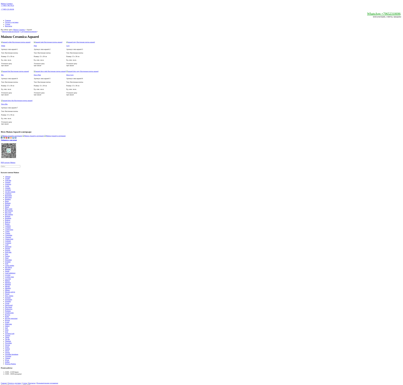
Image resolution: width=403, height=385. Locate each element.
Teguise (7, 335)
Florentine (8, 260)
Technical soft (9, 333)
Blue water (8, 209)
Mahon (7, 281)
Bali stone (8, 197)
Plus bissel (8, 307)
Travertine (8, 343)
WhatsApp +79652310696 (383, 13)
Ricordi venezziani (11, 318)
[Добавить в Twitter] (13, 138)
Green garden (9, 265)
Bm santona (9, 214)
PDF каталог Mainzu (8, 162)
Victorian (8, 356)
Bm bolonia (9, 211)
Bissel (7, 207)
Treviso (7, 345)
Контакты (8, 26)
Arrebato (8, 190)
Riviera (7, 320)
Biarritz (7, 205)
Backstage (8, 195)
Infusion (7, 269)
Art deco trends (10, 192)
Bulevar (7, 222)
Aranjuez (8, 184)
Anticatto (8, 180)
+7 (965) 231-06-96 (7, 9)
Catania (7, 233)
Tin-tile (7, 339)
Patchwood (8, 305)
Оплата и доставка (11, 22)
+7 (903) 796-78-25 (7, 5)
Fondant (7, 262)
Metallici (8, 288)
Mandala (8, 284)
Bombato (8, 218)
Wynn (7, 360)
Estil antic (8, 252)
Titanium (8, 341)
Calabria (8, 226)
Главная (8, 20)
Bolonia (7, 216)
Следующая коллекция (28, 31)
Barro (7, 201)
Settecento (8, 324)
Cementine (8, 235)
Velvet (7, 350)
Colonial (8, 241)
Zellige (7, 362)
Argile (7, 186)
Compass (8, 243)
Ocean (7, 303)
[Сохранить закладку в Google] (4, 138)
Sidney (7, 326)
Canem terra (9, 229)
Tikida (7, 337)
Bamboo (8, 199)
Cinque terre (9, 239)
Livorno (7, 275)
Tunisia (7, 349)
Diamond (8, 246)
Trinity (7, 347)
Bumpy (7, 224)
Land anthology (10, 273)
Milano (7, 290)
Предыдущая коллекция (10, 31)
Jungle (7, 271)
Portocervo (8, 309)
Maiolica (8, 282)
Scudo (7, 322)
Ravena (7, 315)
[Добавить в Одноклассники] (11, 138)
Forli (6, 264)
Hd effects (8, 267)
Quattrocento (9, 313)
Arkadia (7, 188)
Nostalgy (8, 301)
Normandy (8, 299)
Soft (6, 328)
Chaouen (8, 237)
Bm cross (8, 212)
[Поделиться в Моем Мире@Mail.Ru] (8, 138)
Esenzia (7, 250)
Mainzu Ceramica (7, 4)
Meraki (7, 286)
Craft (6, 245)
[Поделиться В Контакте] (15, 138)
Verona (7, 352)
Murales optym (10, 292)
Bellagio (8, 203)
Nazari (7, 294)
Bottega (7, 220)
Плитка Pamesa (10, 364)
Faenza (7, 256)
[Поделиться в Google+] (6, 138)
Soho (7, 330)
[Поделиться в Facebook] (2, 138)
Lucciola (8, 279)
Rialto (7, 316)
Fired (7, 258)
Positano (8, 311)
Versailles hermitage (11, 354)
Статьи (7, 24)
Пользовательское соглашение (47, 383)
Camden (8, 228)
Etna (6, 254)
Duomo (7, 248)
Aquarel (7, 182)
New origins (9, 296)
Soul (6, 332)
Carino (7, 231)
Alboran (7, 177)
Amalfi (7, 178)
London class (9, 277)
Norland (7, 298)
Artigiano (8, 194)
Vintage (7, 358)
